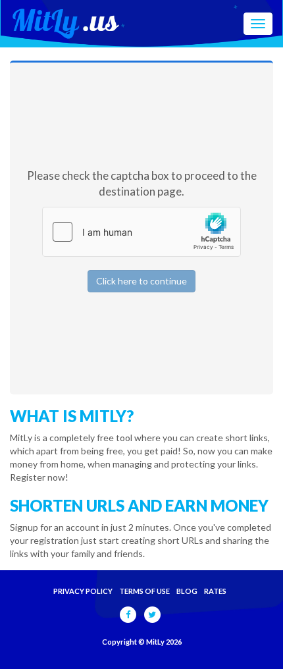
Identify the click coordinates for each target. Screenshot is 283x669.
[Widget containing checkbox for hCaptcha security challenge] (141, 232)
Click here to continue (141, 280)
